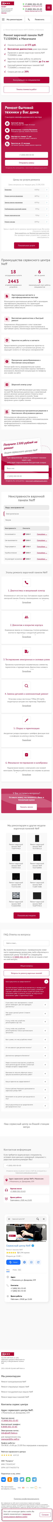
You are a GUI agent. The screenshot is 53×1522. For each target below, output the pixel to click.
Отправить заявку (26, 162)
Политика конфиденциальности (26, 1499)
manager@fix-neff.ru (10, 1439)
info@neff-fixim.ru (9, 1433)
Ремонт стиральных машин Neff (15, 1386)
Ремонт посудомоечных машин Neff (17, 1391)
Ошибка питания (11, 553)
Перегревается (10, 547)
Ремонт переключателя (12, 215)
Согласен (45, 1515)
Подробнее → (42, 534)
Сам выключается (11, 540)
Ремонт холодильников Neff (13, 1381)
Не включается (10, 534)
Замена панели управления (14, 202)
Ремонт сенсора (10, 222)
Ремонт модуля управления (14, 196)
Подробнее (26, 602)
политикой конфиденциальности (36, 481)
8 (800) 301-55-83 (9, 1426)
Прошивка (8, 190)
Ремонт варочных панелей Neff (15, 1397)
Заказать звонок (26, 807)
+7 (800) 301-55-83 (33, 4)
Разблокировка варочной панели (15, 209)
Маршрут (15, 1262)
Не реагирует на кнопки (13, 559)
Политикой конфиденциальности (26, 1173)
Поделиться (3, 1479)
